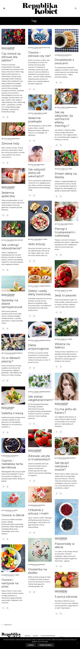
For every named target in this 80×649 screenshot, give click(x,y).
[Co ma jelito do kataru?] (66, 386)
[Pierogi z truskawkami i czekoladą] (66, 211)
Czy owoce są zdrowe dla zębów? (11, 57)
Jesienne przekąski (35, 119)
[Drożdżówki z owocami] (66, 40)
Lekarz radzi (13, 240)
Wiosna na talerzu (62, 345)
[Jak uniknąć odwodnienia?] (13, 229)
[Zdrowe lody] (13, 129)
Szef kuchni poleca (7, 408)
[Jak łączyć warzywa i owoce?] (66, 446)
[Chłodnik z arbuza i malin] (40, 494)
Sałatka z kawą (12, 413)
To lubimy (44, 113)
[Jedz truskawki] (66, 274)
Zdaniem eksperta (71, 107)
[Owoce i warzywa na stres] (13, 558)
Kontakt (35, 636)
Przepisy (69, 55)
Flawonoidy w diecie (65, 545)
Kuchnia (57, 55)
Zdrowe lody (10, 143)
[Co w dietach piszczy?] (13, 342)
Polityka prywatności (48, 636)
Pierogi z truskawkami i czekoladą (65, 232)
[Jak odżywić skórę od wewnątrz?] (40, 154)
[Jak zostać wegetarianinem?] (40, 381)
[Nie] (78, 643)
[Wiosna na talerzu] (66, 327)
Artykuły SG (5, 47)
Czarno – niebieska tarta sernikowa (12, 464)
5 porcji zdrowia (66, 596)
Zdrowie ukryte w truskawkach (39, 457)
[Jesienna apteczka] (13, 176)
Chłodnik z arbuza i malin (38, 511)
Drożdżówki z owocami (64, 61)
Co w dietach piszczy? (10, 359)
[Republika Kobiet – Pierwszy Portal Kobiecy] (40, 8)
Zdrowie (12, 47)
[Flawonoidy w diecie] (66, 517)
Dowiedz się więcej (46, 645)
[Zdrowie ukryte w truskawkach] (40, 438)
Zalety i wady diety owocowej (39, 292)
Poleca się (63, 55)
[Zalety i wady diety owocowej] (40, 275)
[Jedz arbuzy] (40, 218)
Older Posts (8, 624)
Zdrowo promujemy (7, 48)
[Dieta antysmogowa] (40, 329)
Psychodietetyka (45, 47)
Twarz (38, 164)
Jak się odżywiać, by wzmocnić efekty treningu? (64, 119)
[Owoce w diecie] (13, 499)
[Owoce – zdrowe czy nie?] (40, 37)
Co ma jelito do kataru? (65, 410)
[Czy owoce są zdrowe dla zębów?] (13, 37)
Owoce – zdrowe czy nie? (39, 54)
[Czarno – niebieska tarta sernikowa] (13, 445)
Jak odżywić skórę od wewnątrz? (36, 173)
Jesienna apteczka (8, 194)
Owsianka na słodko (37, 571)
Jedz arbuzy (36, 244)
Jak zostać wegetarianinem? (41, 398)
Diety (37, 47)
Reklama (27, 636)
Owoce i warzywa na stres (9, 583)
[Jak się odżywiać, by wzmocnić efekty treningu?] (66, 97)
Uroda (42, 164)
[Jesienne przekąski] (40, 102)
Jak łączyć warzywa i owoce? (62, 466)
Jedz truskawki (65, 295)
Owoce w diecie (12, 515)
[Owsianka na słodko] (40, 550)
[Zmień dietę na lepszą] (66, 158)
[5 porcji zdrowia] (66, 580)
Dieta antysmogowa (38, 346)
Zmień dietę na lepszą (66, 175)
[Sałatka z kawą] (13, 395)
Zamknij (31, 645)
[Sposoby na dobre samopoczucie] (13, 283)
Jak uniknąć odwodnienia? (11, 246)
